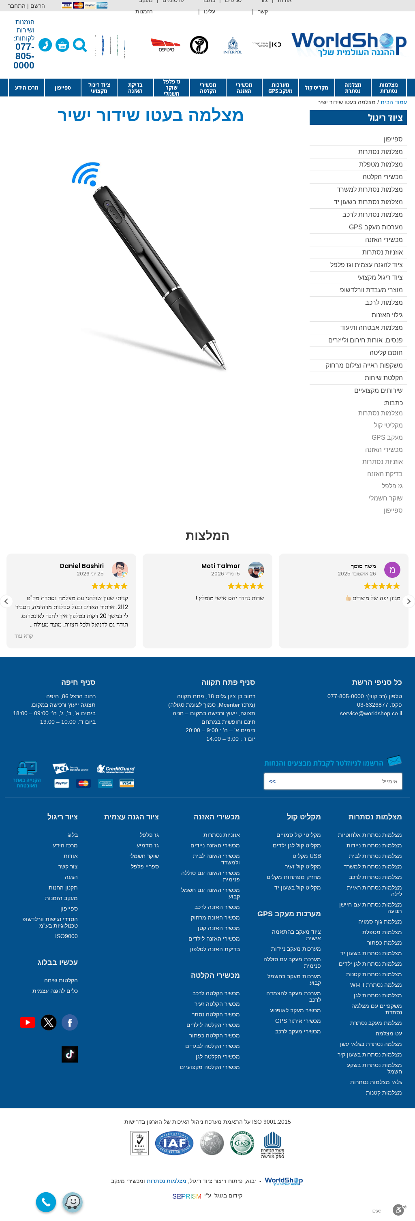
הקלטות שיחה (61, 980)
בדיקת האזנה (135, 87)
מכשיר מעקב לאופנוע (295, 1010)
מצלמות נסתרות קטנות (374, 974)
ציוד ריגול (62, 817)
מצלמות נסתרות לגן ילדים (370, 963)
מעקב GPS (387, 437)
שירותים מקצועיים (378, 390)
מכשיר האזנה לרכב (217, 907)
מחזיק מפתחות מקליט (294, 877)
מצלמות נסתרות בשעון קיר (370, 1054)
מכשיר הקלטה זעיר (217, 1004)
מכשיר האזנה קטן (219, 928)
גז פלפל (392, 486)
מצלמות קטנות (384, 1092)
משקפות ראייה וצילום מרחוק (364, 365)
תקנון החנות (63, 887)
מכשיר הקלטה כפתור (214, 1035)
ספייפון (63, 87)
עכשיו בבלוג (58, 962)
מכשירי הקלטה (208, 87)
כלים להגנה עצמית (55, 991)
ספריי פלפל (145, 866)
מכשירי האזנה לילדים (214, 938)
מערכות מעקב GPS (280, 87)
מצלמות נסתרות (388, 87)
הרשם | (36, 5)
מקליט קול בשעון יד (297, 887)
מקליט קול (316, 87)
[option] (255, 45)
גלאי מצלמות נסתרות (376, 1082)
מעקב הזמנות (61, 898)
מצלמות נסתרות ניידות (374, 845)
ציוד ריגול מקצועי (99, 87)
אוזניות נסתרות (382, 252)
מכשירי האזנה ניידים (215, 845)
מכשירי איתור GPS (298, 1021)
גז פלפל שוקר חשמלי (171, 88)
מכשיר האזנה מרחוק (215, 917)
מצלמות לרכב (384, 302)
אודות (71, 856)
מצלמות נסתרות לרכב (372, 214)
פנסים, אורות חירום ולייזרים (365, 340)
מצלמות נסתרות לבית (375, 856)
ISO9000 (66, 936)
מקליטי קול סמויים (298, 835)
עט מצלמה (389, 1033)
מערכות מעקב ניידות (296, 948)
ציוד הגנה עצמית (131, 817)
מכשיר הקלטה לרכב (216, 993)
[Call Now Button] (46, 1202)
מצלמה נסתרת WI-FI (376, 985)
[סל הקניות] (62, 45)
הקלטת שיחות (384, 377)
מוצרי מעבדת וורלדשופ (371, 290)
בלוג (73, 835)
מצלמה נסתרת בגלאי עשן (371, 1044)
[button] (408, 601)
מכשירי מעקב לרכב (298, 1031)
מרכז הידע (27, 87)
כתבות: (393, 403)
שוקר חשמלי (386, 498)
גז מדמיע (148, 845)
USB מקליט (307, 856)
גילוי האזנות (387, 315)
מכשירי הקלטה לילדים (213, 1025)
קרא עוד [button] (24, 636)
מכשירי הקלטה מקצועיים (210, 1067)
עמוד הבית (394, 102)
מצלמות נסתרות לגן (378, 995)
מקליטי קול (388, 425)
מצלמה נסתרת (353, 87)
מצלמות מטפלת (381, 164)
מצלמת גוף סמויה (380, 921)
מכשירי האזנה (244, 87)
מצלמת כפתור (384, 942)
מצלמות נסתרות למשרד (370, 189)
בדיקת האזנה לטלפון (215, 949)
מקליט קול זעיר (303, 866)
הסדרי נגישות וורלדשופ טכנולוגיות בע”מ (50, 922)
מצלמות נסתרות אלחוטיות (370, 835)
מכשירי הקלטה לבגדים (212, 1046)
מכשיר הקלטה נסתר (216, 1014)
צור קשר (68, 866)
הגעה (71, 877)
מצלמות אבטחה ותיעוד (371, 327)
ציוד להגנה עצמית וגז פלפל (366, 264)
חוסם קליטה (386, 352)
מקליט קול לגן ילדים (297, 845)
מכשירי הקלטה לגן (218, 1056)
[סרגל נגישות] (400, 1210)
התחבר (17, 5)
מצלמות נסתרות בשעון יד (368, 202)
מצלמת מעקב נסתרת (376, 1023)
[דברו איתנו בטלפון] (45, 45)
